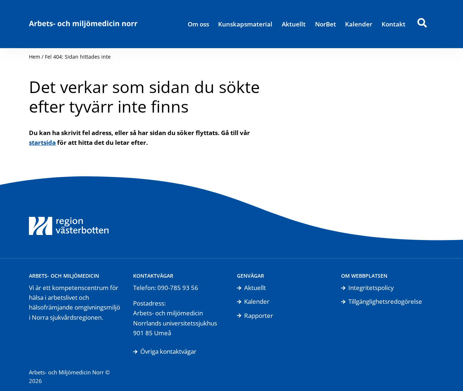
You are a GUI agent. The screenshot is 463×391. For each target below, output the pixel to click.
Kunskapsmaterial (245, 24)
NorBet (325, 24)
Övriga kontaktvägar (168, 351)
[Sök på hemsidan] (422, 24)
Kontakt (393, 24)
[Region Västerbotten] (69, 217)
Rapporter (258, 315)
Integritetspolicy (371, 287)
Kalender (358, 24)
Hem (34, 56)
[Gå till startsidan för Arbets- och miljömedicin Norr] (83, 24)
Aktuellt (294, 24)
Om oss (198, 24)
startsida (42, 142)
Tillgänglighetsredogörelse (385, 301)
